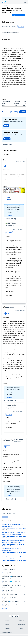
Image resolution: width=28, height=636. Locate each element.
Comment (22, 111)
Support (21, 628)
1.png (7, 197)
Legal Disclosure (21, 624)
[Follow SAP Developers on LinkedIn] (17, 616)
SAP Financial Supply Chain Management (10, 32)
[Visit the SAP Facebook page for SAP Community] (10, 616)
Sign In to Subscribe (18, 15)
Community (10, 2)
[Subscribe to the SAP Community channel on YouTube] (15, 616)
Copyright (7, 624)
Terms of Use (21, 620)
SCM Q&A (5, 5)
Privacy (7, 620)
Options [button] (25, 15)
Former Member (10, 22)
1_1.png (8, 199)
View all (4, 608)
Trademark (7, 628)
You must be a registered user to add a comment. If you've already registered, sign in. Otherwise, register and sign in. (13, 209)
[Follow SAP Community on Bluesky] (12, 616)
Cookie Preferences (7, 632)
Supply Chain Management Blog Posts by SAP (14, 528)
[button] (19, 26)
